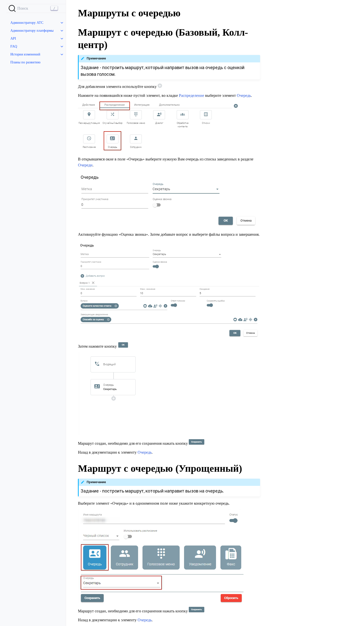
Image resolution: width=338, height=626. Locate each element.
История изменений (25, 54)
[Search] (36, 8)
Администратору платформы (31, 30)
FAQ (13, 46)
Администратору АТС (26, 23)
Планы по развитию (25, 62)
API (13, 38)
